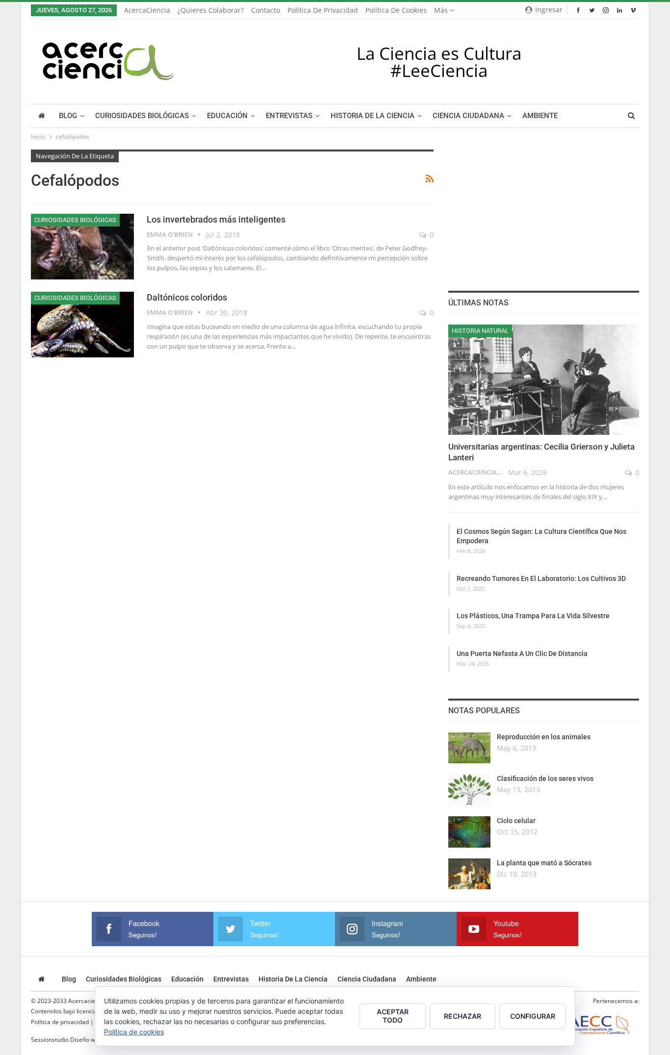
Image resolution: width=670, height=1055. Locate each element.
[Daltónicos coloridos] (82, 324)
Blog (68, 116)
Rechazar (462, 1016)
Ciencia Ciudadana (468, 116)
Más (442, 10)
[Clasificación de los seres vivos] (469, 789)
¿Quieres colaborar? (211, 10)
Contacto (265, 10)
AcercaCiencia (147, 10)
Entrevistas (289, 116)
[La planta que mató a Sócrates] (469, 874)
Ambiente (540, 116)
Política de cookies (396, 10)
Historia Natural (480, 330)
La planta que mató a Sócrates (544, 863)
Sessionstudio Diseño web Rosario (77, 1039)
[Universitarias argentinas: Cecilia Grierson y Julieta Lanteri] (543, 380)
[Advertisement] (543, 211)
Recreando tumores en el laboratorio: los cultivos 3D (541, 578)
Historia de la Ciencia (372, 116)
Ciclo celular (516, 821)
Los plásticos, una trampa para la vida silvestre (533, 616)
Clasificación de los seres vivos (545, 778)
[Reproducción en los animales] (469, 748)
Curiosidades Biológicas (142, 116)
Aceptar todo (393, 1015)
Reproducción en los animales (544, 737)
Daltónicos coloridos (187, 297)
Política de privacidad (322, 10)
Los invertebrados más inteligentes (216, 219)
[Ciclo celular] (469, 832)
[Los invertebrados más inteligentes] (82, 246)
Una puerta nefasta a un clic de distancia (522, 653)
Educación (227, 116)
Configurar (532, 1016)
